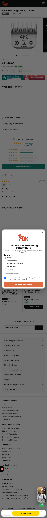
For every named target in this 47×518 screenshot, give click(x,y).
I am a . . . (8, 255)
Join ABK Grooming (23, 284)
